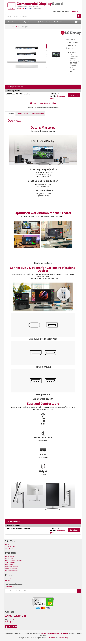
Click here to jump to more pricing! (43, 103)
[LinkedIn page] (15, 627)
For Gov (59, 22)
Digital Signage (10, 556)
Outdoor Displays (11, 569)
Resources (31, 22)
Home (9, 27)
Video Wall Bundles (11, 567)
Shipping (8, 578)
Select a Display (21, 22)
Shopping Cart (10, 546)
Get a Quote (74, 95)
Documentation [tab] (38, 114)
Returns (7, 580)
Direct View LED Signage (13, 560)
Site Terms (51, 638)
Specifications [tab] (23, 114)
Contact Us (52, 22)
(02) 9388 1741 (75, 11)
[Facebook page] (6, 627)
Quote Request (42, 22)
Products (11, 22)
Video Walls (9, 564)
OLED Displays (10, 562)
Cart (78, 22)
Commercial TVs (10, 558)
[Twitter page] (9, 627)
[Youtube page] (12, 627)
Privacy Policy (63, 638)
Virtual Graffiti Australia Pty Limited (54, 633)
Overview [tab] (10, 114)
